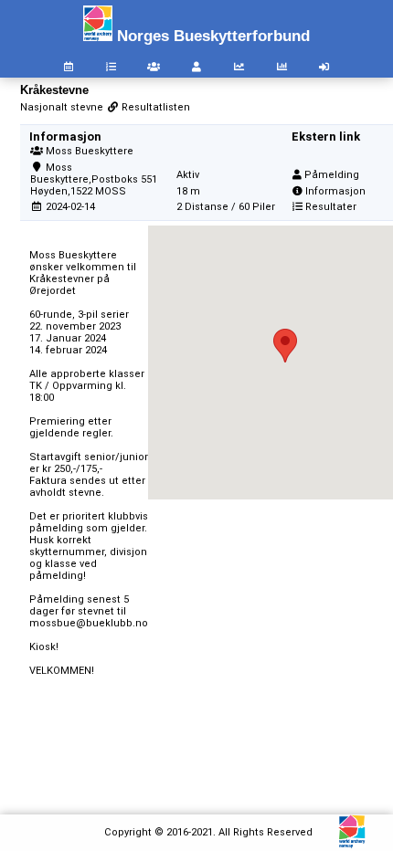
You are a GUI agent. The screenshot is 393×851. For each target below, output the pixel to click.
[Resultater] (111, 67)
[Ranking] (238, 67)
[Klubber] (153, 67)
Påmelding (331, 175)
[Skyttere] (196, 67)
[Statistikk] (281, 67)
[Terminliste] (68, 67)
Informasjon (335, 191)
